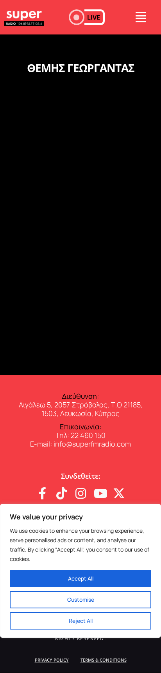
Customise (80, 599)
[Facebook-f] (42, 493)
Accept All (80, 578)
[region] (80, 571)
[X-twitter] (119, 493)
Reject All (81, 620)
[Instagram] (81, 493)
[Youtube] (100, 493)
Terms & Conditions (103, 660)
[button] (87, 17)
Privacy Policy (52, 660)
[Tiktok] (61, 493)
